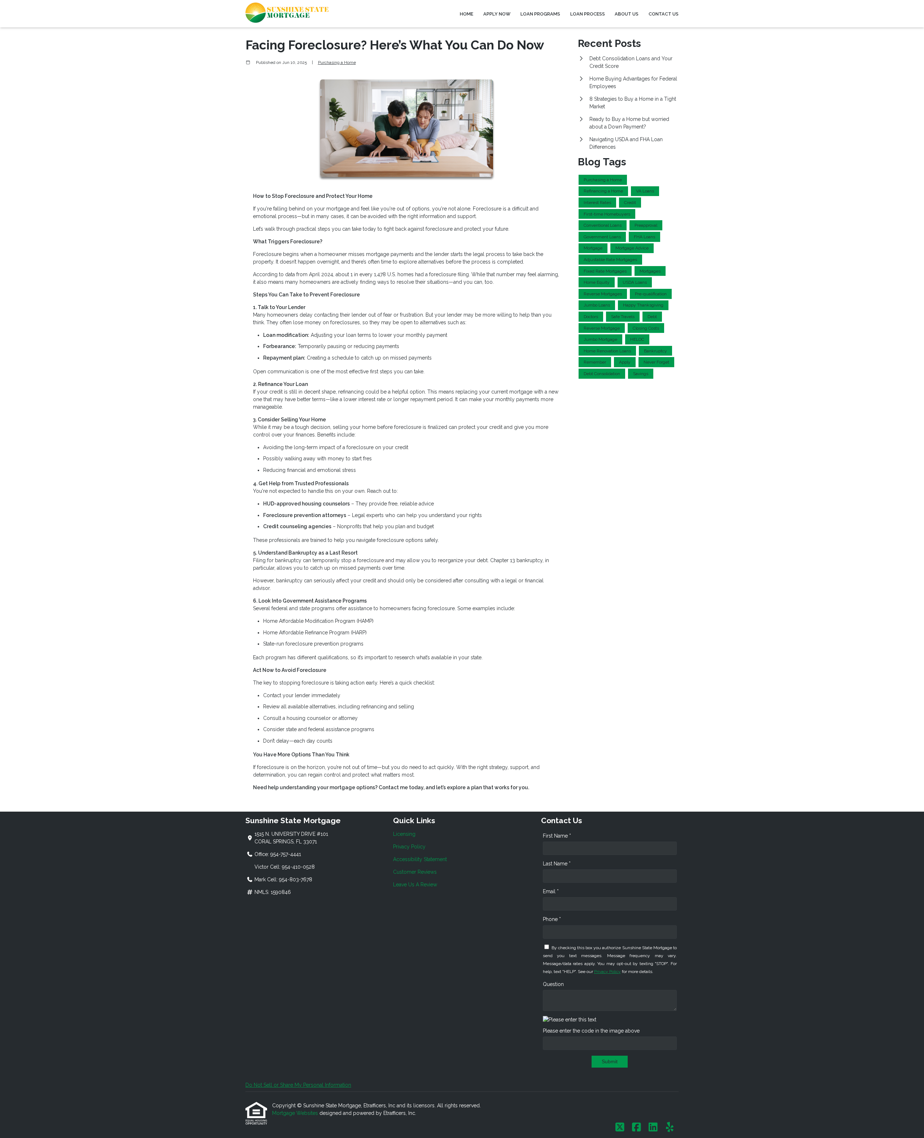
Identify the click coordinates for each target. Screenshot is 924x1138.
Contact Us (664, 14)
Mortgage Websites (295, 1113)
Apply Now (496, 14)
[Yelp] (669, 1127)
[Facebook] (636, 1127)
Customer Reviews (415, 872)
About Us (626, 14)
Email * (551, 891)
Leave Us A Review (415, 884)
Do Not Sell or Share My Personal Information (298, 1085)
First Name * (557, 836)
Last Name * (557, 863)
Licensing (404, 834)
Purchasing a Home (337, 62)
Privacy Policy (409, 847)
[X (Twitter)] (620, 1127)
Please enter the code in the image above (591, 1031)
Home (466, 14)
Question (553, 984)
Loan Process (587, 14)
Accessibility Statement (420, 859)
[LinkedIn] (653, 1127)
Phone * (552, 919)
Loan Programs (540, 14)
